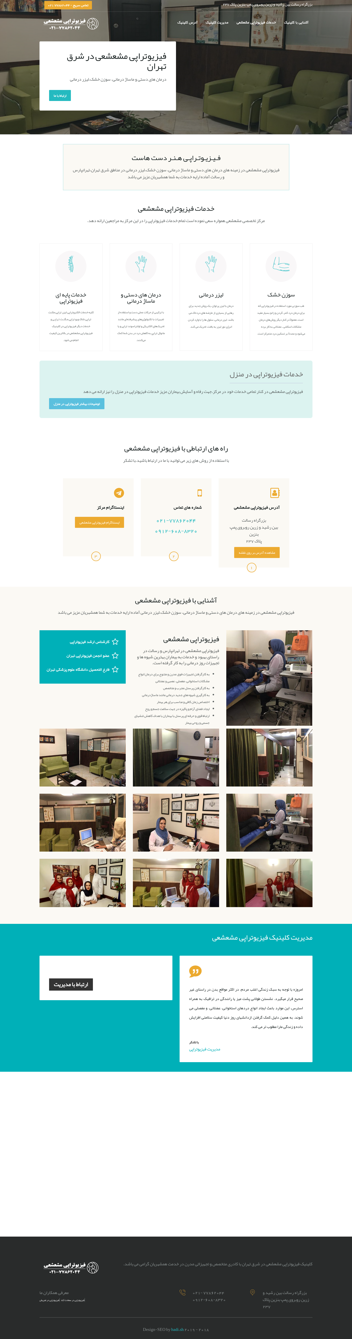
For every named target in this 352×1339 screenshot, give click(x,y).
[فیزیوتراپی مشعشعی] (176, 67)
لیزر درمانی (211, 294)
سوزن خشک (281, 294)
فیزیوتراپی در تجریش (49, 1300)
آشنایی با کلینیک (296, 22)
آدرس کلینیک (187, 22)
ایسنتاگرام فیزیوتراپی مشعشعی (99, 522)
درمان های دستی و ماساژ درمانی (141, 298)
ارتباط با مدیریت (71, 984)
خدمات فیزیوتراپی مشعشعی (256, 22)
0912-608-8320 (176, 530)
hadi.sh (177, 1329)
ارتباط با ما (60, 95)
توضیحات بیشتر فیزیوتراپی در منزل (77, 403)
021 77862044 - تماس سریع (68, 5)
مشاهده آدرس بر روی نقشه (257, 552)
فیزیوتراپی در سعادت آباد (72, 1300)
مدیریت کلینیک (217, 22)
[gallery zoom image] (83, 758)
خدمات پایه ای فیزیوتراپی (71, 298)
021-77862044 (176, 520)
